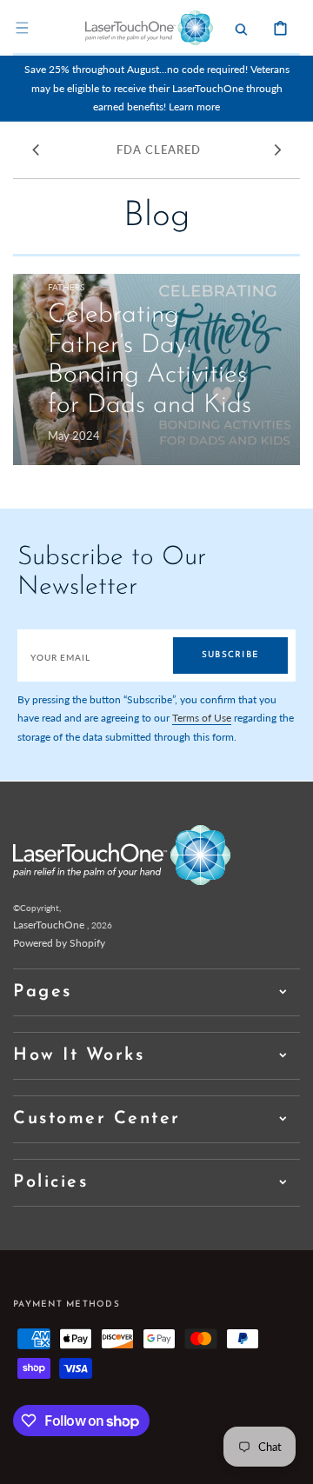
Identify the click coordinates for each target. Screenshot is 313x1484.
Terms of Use (201, 717)
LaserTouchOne (48, 924)
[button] (22, 28)
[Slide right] (277, 149)
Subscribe (230, 655)
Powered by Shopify (59, 942)
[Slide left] (35, 149)
